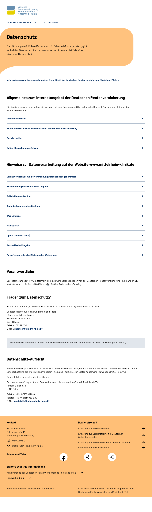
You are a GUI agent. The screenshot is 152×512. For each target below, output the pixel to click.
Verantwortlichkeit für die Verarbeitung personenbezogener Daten (41, 176)
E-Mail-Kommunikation (19, 196)
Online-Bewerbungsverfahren (22, 147)
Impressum (34, 488)
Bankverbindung (15, 477)
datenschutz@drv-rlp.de (27, 328)
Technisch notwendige (23, 206)
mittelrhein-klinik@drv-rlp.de (27, 445)
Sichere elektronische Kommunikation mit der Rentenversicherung (42, 128)
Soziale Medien (14, 138)
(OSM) (18, 235)
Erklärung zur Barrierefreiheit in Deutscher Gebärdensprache (100, 435)
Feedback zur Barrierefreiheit (93, 447)
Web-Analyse (14, 215)
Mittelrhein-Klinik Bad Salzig (19, 22)
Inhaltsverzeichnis (16, 488)
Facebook (64, 455)
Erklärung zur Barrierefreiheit (93, 428)
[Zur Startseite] (40, 10)
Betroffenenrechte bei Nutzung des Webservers (32, 255)
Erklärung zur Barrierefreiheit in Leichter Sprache (104, 442)
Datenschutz (48, 488)
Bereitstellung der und (27, 186)
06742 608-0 (18, 440)
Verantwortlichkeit (16, 118)
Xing (87, 455)
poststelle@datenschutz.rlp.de (30, 401)
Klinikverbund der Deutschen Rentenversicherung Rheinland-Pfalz (41, 472)
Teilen (112, 457)
